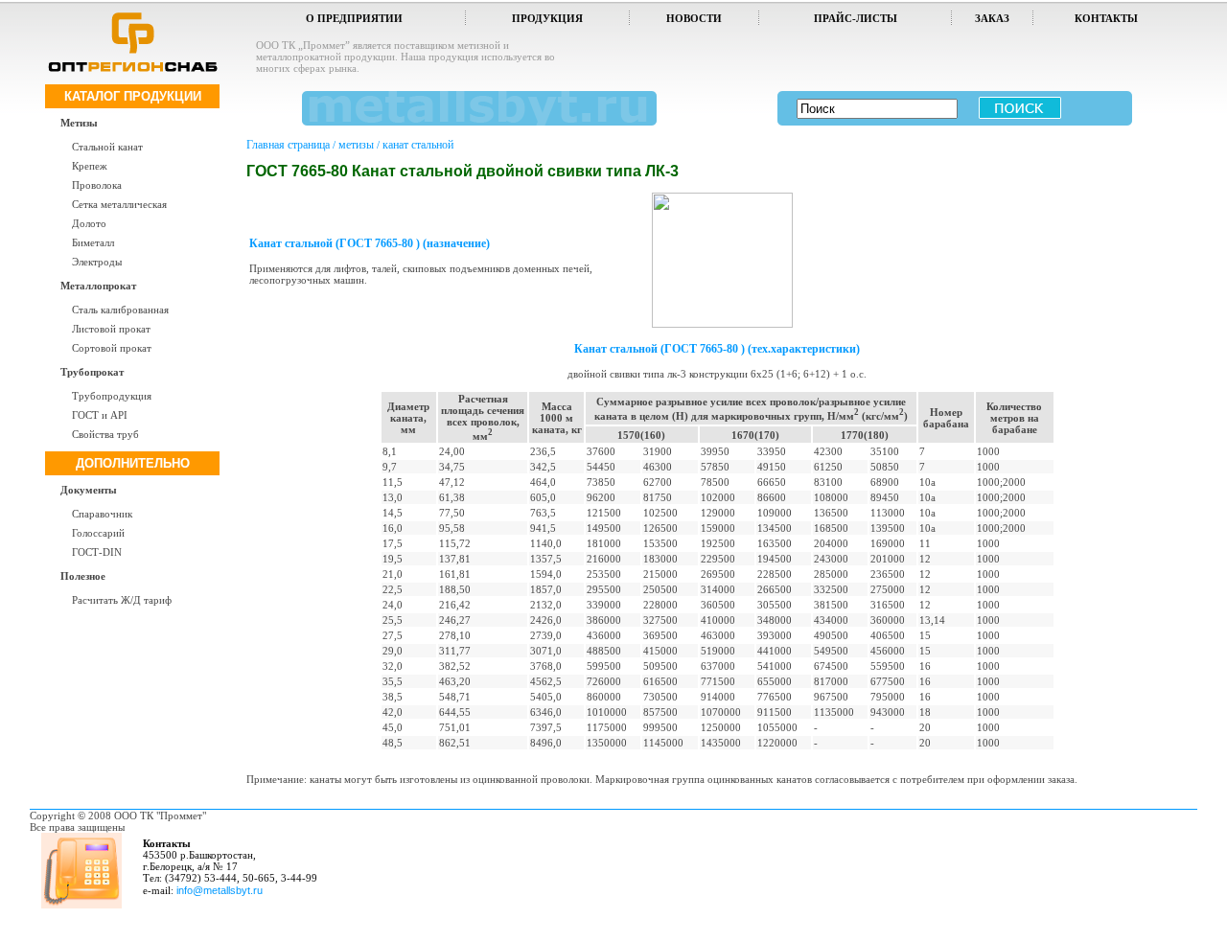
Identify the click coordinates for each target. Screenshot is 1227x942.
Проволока (97, 185)
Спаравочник (102, 513)
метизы (356, 144)
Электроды (97, 261)
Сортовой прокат (111, 348)
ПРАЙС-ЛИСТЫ (855, 18)
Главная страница (288, 144)
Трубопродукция (111, 396)
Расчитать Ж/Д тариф (122, 600)
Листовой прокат (111, 328)
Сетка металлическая (119, 204)
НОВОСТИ (694, 18)
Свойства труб (105, 434)
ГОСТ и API (99, 415)
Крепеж (89, 166)
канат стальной (417, 144)
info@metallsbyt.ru (219, 890)
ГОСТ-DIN (97, 552)
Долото (89, 223)
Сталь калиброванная (120, 309)
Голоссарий (98, 533)
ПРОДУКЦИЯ (547, 18)
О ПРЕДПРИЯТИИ (354, 18)
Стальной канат (107, 146)
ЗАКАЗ (992, 18)
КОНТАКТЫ (1106, 18)
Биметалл (93, 242)
